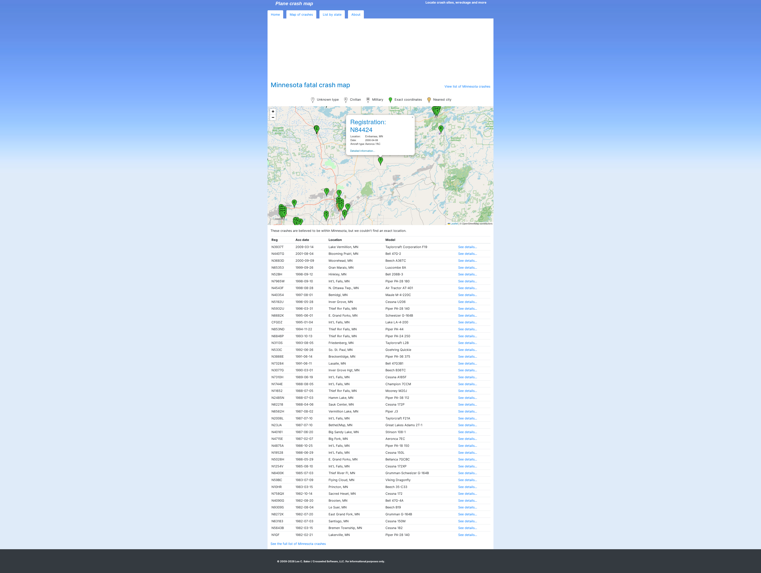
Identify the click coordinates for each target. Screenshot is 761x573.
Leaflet (454, 223)
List (332, 14)
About (355, 14)
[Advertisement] (380, 51)
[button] (296, 224)
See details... (467, 247)
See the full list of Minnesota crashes (298, 544)
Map (301, 14)
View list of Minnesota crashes (467, 86)
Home (275, 14)
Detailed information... (362, 151)
